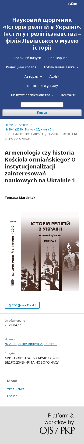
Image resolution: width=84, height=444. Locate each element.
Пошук (42, 112)
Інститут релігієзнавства (31, 95)
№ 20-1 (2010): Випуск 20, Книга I (28, 129)
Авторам (31, 76)
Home (9, 125)
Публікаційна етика (60, 67)
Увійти (72, 3)
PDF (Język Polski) (23, 305)
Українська (15, 389)
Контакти (68, 95)
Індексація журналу (42, 85)
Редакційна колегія (21, 67)
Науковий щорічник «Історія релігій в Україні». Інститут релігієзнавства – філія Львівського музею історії (42, 33)
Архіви (54, 76)
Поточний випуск (27, 58)
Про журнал (57, 58)
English (12, 396)
